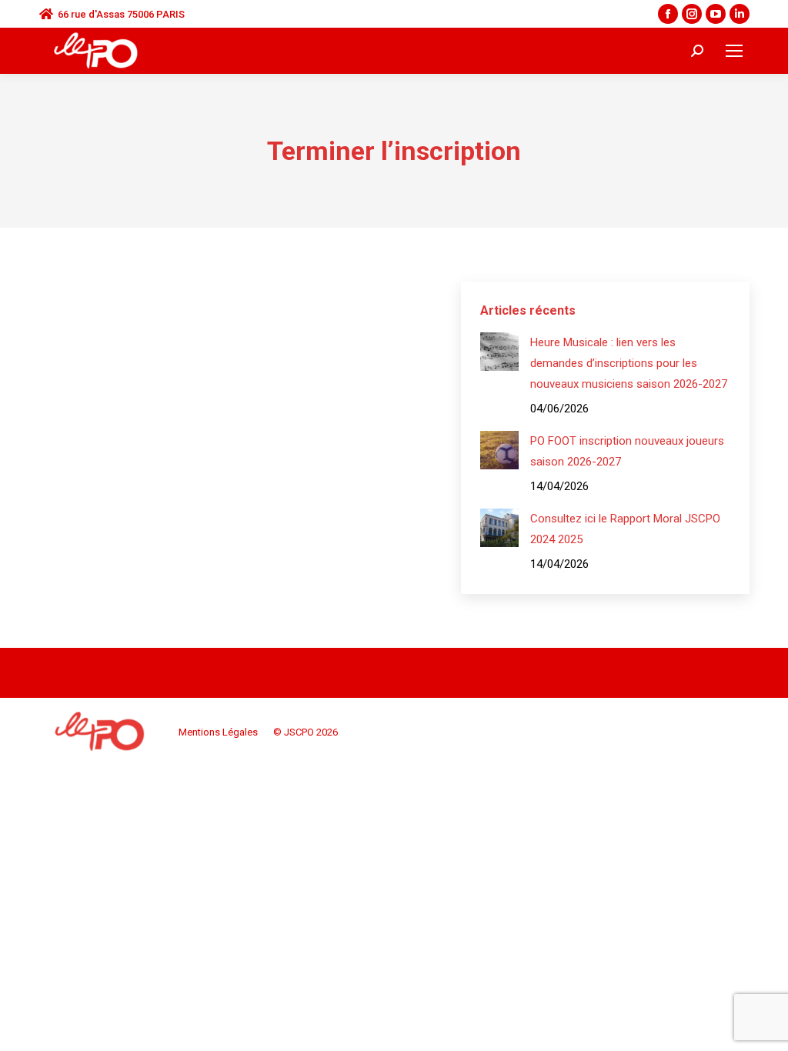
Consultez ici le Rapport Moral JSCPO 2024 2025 (625, 529)
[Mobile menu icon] (734, 50)
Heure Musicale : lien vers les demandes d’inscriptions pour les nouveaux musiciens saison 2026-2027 (628, 363)
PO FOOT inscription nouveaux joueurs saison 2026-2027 (627, 451)
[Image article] (499, 351)
